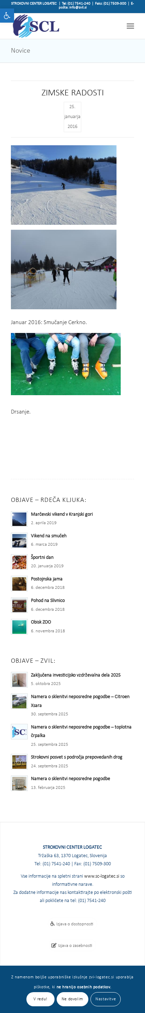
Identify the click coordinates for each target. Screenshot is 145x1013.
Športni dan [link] (42, 557)
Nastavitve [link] (105, 999)
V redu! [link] (40, 999)
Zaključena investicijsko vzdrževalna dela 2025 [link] (76, 675)
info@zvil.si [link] (78, 8)
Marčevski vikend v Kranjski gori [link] (62, 514)
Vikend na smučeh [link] (49, 536)
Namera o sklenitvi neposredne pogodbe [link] (70, 778)
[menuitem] (130, 26)
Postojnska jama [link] (47, 579)
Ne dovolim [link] (72, 999)
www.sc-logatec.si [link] (101, 876)
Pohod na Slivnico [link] (48, 600)
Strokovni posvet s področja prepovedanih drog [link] (76, 757)
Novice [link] (20, 50)
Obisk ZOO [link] (41, 622)
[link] (7, 15)
